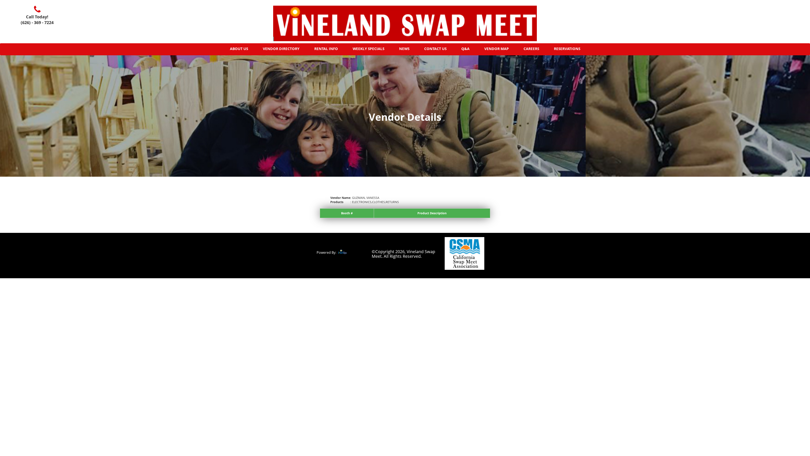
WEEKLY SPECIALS (368, 48)
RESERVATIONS (567, 48)
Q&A (465, 48)
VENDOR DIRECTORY (281, 48)
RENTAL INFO (326, 48)
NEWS (404, 48)
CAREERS (531, 48)
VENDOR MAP (496, 48)
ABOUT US (239, 48)
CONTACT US (435, 48)
